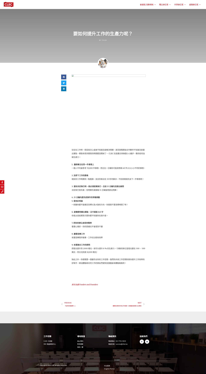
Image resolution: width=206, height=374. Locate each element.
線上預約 (80, 341)
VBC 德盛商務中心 (50, 344)
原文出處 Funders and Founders (85, 284)
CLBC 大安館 (48, 341)
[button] (154, 4)
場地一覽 (80, 347)
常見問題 (80, 344)
